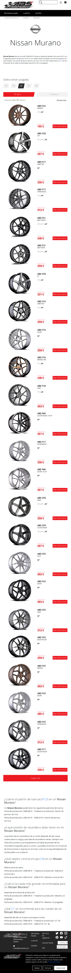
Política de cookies (54, 962)
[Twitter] (57, 933)
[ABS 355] (19, 142)
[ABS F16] (19, 310)
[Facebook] (62, 933)
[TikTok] (66, 937)
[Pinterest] (57, 937)
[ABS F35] (19, 563)
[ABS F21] (19, 227)
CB (42, 859)
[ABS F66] (19, 422)
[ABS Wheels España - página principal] (18, 5)
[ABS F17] (19, 171)
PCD (45, 799)
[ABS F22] (19, 115)
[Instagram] (66, 933)
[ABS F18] (19, 395)
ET (61, 61)
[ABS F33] (19, 590)
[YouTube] (62, 937)
